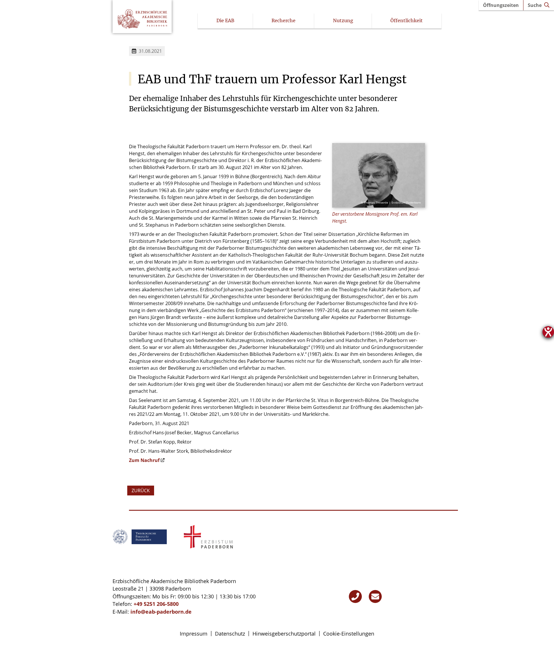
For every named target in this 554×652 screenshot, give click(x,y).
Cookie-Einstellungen (348, 633)
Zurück (141, 490)
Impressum (193, 633)
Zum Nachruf (144, 460)
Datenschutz (230, 633)
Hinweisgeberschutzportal (284, 633)
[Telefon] (355, 596)
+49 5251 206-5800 (156, 603)
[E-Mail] (375, 596)
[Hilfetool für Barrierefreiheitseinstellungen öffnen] (548, 332)
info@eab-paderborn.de (161, 611)
